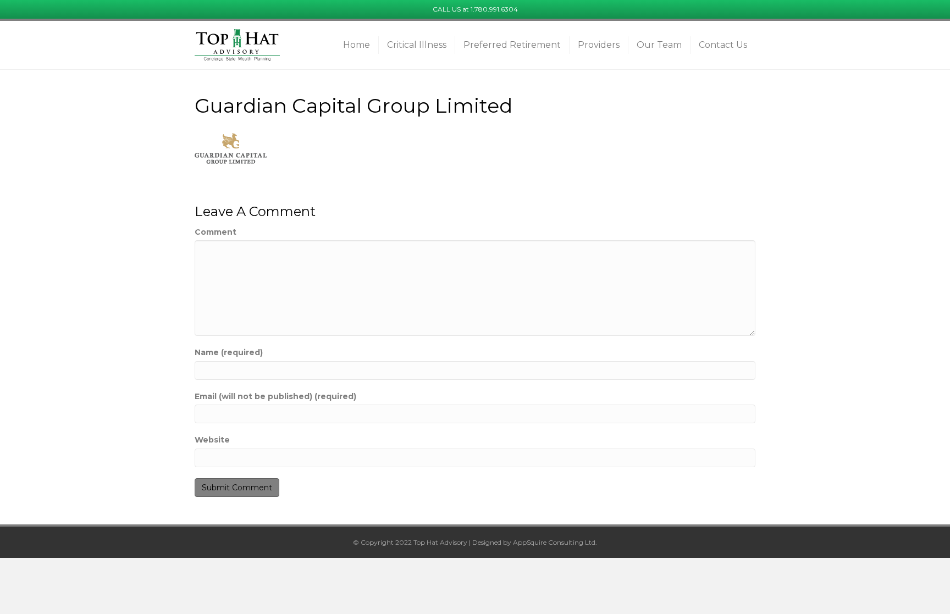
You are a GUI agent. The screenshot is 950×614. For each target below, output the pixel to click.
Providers (599, 45)
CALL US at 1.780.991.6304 (475, 9)
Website (212, 440)
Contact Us (723, 45)
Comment (215, 232)
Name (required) (229, 352)
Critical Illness (416, 45)
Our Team (659, 45)
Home (356, 45)
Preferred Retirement (512, 45)
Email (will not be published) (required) (275, 396)
